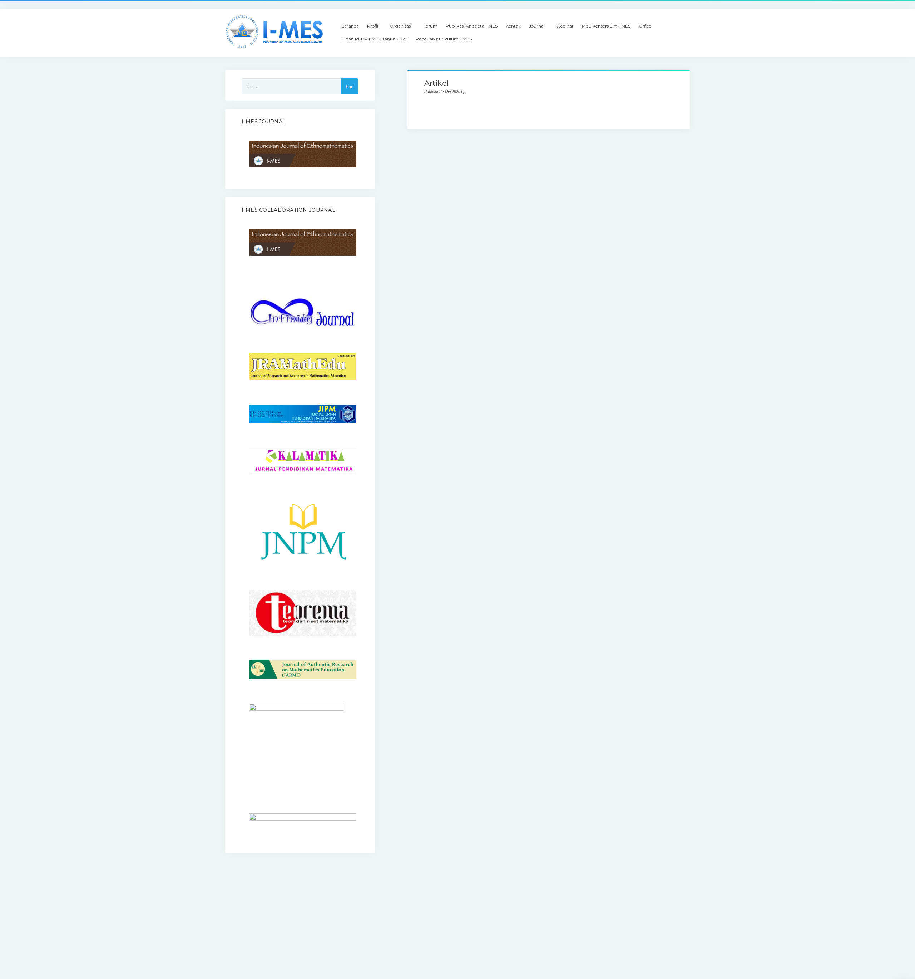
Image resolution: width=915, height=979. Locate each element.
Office (645, 26)
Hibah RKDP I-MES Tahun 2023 (374, 38)
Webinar (565, 26)
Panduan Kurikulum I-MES (444, 38)
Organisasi (401, 26)
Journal (537, 26)
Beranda (350, 26)
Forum (430, 26)
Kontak (513, 26)
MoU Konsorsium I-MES (606, 26)
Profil (372, 26)
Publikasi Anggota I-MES (472, 26)
